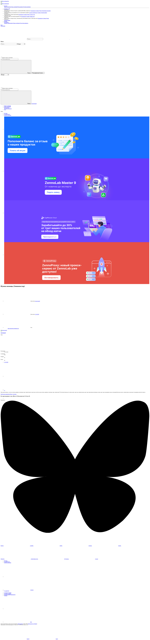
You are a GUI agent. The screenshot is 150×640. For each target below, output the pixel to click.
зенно (9, 328)
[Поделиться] (17, 376)
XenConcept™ (20, 623)
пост (18, 328)
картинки (15, 328)
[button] (6, 9)
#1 (4, 390)
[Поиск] (56, 39)
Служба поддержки (7, 592)
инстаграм (12, 328)
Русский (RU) (6, 590)
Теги (5, 109)
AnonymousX (37, 301)
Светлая (31, 589)
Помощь (5, 595)
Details (35, 623)
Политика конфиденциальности (9, 594)
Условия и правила (7, 593)
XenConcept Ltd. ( (31, 623)
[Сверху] (17, 608)
